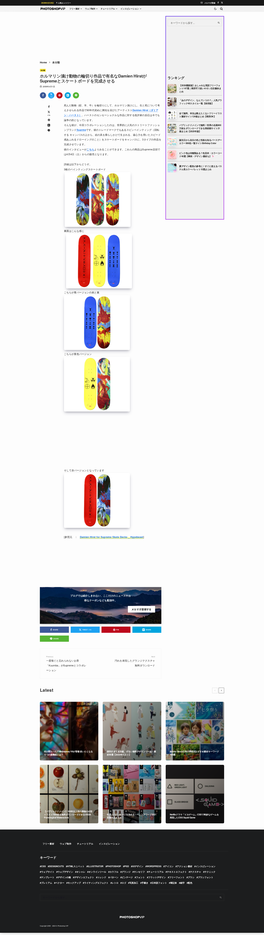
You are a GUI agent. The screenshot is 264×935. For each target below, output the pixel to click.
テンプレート (47, 877)
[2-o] (172, 88)
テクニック (209, 871)
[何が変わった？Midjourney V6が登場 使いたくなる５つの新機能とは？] (69, 731)
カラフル (114, 871)
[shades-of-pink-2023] (172, 154)
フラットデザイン (157, 877)
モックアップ (74, 882)
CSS (43, 866)
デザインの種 (64, 877)
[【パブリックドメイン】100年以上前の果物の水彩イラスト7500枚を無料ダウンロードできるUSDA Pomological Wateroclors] (69, 794)
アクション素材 (184, 866)
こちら (90, 149)
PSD (126, 866)
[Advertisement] (100, 35)
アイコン (169, 866)
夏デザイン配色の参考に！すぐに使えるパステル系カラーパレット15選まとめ (200, 168)
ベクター (59, 882)
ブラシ (191, 877)
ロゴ (124, 882)
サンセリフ (139, 871)
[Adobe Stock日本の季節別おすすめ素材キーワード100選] (195, 731)
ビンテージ (127, 877)
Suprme (81, 130)
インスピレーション (129, 8)
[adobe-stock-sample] (172, 115)
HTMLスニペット (75, 866)
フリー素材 (74, 8)
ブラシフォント (205, 877)
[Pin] (59, 95)
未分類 (43, 70)
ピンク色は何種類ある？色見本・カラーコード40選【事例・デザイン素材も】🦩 (200, 155)
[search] (219, 22)
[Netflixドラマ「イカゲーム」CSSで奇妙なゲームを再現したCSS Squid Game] (195, 794)
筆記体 (173, 882)
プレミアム (46, 882)
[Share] (43, 95)
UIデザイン (137, 866)
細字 (182, 882)
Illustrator (95, 866)
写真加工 (133, 882)
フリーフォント (177, 877)
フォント (140, 877)
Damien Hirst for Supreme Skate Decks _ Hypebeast (111, 537)
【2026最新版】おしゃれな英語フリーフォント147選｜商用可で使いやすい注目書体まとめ (200, 88)
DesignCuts (56, 866)
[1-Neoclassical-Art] (172, 101)
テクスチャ (195, 871)
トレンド (101, 877)
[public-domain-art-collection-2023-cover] (172, 128)
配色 (190, 882)
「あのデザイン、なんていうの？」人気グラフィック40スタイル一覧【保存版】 (200, 102)
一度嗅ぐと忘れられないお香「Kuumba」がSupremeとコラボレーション (66, 663)
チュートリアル (108, 8)
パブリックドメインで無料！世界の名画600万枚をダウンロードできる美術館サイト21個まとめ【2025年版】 (200, 128)
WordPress (154, 866)
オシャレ (80, 871)
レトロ (115, 882)
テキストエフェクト (177, 871)
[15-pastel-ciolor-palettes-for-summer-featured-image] (172, 167)
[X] (222, 3)
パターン (114, 877)
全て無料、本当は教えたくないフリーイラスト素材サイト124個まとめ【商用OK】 (200, 115)
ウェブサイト (47, 871)
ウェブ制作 (90, 8)
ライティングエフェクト (96, 882)
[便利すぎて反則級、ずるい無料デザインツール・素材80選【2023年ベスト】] (132, 731)
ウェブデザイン (65, 871)
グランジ (126, 871)
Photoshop (114, 866)
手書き (145, 882)
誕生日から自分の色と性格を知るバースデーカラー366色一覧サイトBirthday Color (200, 142)
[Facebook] (218, 3)
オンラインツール (97, 871)
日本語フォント (159, 882)
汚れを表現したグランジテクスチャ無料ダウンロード (135, 661)
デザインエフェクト (84, 877)
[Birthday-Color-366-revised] (172, 141)
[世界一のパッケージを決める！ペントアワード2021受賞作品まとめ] (132, 794)
